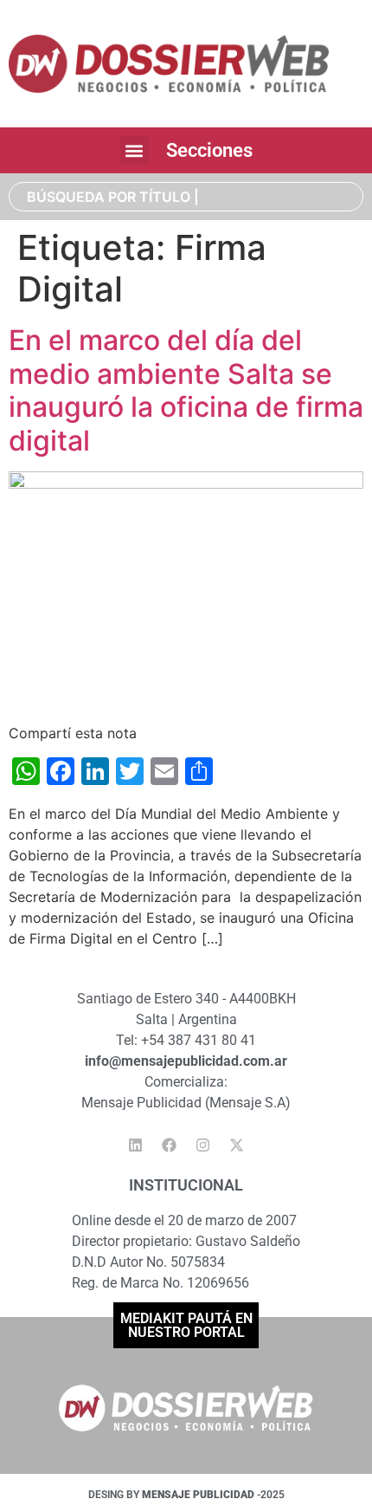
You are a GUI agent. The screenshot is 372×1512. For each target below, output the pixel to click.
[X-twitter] (237, 1145)
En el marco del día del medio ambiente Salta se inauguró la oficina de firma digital (186, 390)
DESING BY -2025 (186, 1495)
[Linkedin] (136, 1145)
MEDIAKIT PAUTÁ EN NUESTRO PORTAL (186, 1325)
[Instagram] (203, 1145)
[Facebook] (169, 1145)
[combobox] (186, 196)
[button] (134, 150)
